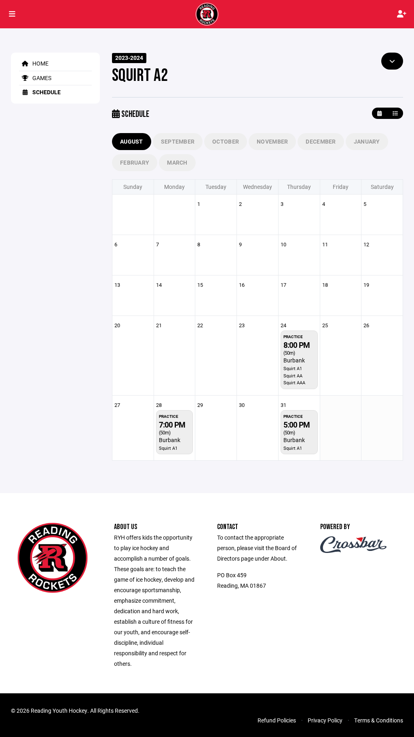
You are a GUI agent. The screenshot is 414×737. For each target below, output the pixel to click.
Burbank (294, 360)
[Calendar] (379, 113)
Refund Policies (277, 720)
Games (41, 78)
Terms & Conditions (378, 720)
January (367, 141)
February (134, 162)
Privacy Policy (325, 720)
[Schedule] (395, 113)
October (225, 141)
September (178, 141)
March (177, 162)
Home (40, 63)
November (272, 141)
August (131, 141)
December (321, 141)
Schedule (46, 92)
